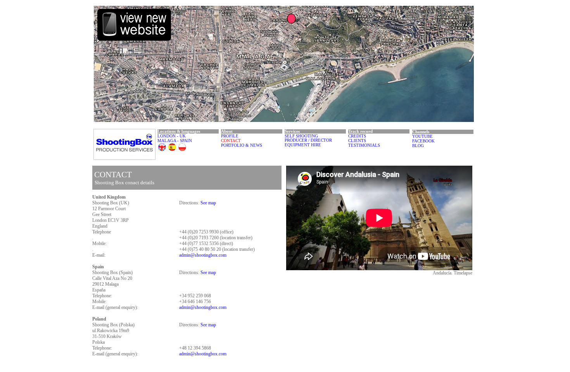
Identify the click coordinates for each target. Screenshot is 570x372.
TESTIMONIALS (364, 145)
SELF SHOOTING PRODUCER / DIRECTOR (308, 138)
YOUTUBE (422, 136)
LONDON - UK (171, 136)
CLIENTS (357, 141)
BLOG (418, 146)
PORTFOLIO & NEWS (241, 145)
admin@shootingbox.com (202, 255)
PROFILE (229, 136)
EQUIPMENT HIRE (303, 145)
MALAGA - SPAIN (174, 141)
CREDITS (357, 136)
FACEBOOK (423, 141)
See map (208, 203)
